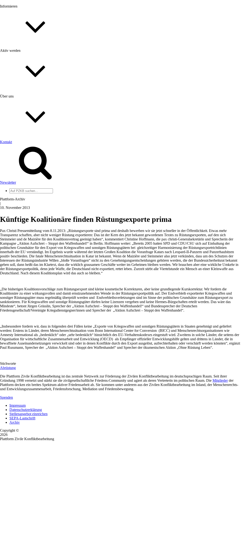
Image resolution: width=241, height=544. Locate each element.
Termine (15, 63)
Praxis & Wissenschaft (26, 136)
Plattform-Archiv (22, 84)
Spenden (6, 397)
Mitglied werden (21, 105)
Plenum (15, 195)
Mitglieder (17, 114)
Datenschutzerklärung (25, 410)
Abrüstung (8, 368)
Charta (14, 155)
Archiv (14, 422)
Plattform (16, 55)
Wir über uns (18, 151)
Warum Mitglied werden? (28, 109)
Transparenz (18, 160)
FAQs (13, 118)
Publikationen (19, 76)
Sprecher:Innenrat (22, 186)
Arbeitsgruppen (20, 199)
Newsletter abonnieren (26, 59)
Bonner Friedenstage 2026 (29, 67)
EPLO (14, 226)
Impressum (17, 405)
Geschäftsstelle (20, 182)
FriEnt (14, 217)
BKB (13, 230)
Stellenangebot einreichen (28, 414)
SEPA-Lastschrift (22, 418)
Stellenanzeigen (21, 72)
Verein (14, 191)
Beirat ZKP (18, 222)
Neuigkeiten (18, 51)
